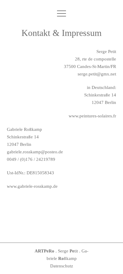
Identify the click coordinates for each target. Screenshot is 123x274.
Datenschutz (61, 266)
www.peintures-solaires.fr (92, 115)
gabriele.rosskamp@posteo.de (35, 151)
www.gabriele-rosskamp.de (32, 186)
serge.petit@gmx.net (97, 74)
